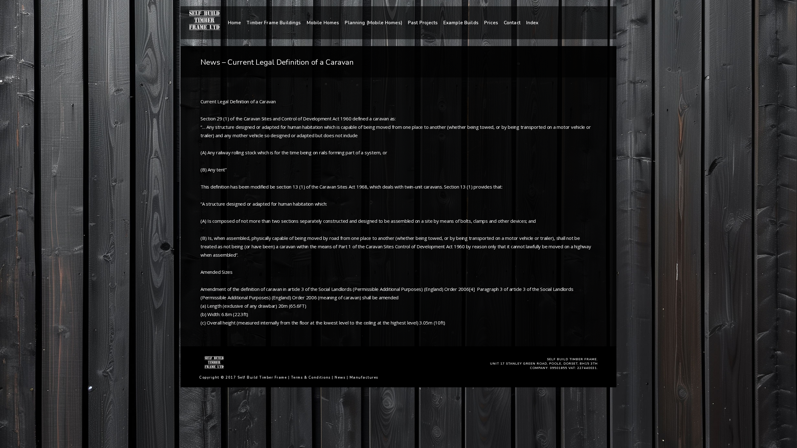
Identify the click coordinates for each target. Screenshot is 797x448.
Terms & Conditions (311, 377)
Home (234, 23)
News (340, 377)
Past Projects (423, 23)
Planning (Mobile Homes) (373, 23)
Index (532, 23)
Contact (512, 23)
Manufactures (364, 377)
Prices (491, 23)
